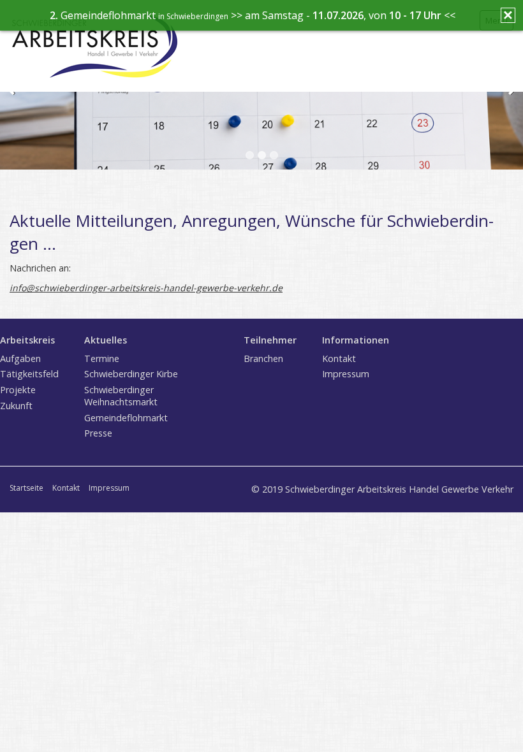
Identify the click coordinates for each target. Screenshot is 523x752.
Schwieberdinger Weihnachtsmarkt (121, 396)
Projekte (18, 390)
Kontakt (339, 358)
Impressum (345, 374)
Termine (101, 358)
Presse (98, 433)
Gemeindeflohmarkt (126, 418)
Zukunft (16, 406)
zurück (12, 94)
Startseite (26, 487)
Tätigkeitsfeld (29, 374)
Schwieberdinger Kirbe (131, 374)
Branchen (263, 358)
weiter (510, 94)
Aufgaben (20, 358)
